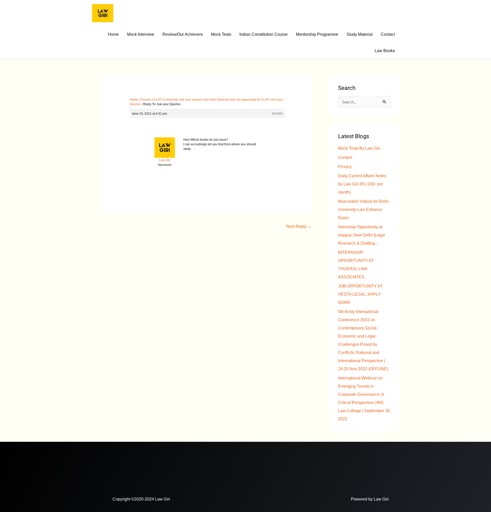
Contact (388, 34)
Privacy (345, 166)
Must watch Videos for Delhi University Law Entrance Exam (363, 209)
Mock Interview (140, 34)
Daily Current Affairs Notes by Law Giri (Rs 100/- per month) (362, 184)
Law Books (385, 51)
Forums (146, 99)
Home (113, 34)
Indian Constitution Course (263, 34)
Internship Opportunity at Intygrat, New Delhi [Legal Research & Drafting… (361, 235)
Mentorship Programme (317, 34)
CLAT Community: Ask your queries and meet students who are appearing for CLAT (211, 99)
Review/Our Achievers (182, 34)
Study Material (360, 34)
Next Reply (298, 226)
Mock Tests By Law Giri (359, 148)
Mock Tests (221, 34)
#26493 (277, 113)
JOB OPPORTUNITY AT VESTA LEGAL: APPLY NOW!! (360, 294)
